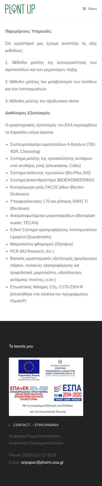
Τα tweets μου (21, 346)
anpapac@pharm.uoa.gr (42, 462)
